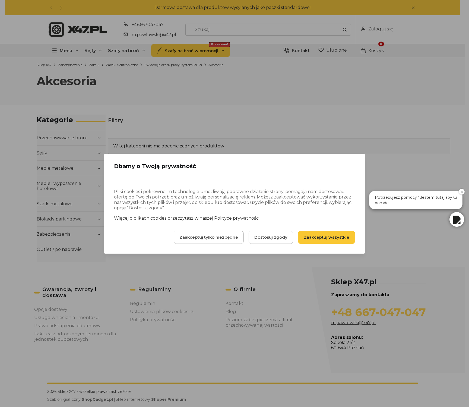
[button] (457, 219)
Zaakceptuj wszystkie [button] (326, 236)
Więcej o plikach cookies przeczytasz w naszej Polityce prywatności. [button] (187, 217)
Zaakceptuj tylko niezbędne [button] (208, 236)
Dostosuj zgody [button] (270, 236)
